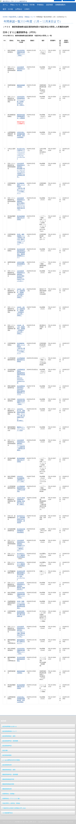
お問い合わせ (32, 821)
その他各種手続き (7, 813)
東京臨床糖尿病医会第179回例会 (21, 459)
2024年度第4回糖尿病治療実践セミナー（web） (21, 651)
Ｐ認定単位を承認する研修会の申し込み (14, 808)
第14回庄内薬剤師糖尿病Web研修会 (21, 530)
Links (26, 9)
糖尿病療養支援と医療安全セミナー (21, 641)
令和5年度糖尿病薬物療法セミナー (21, 263)
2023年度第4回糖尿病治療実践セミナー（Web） (21, 53)
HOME (5, 17)
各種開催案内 (60, 5)
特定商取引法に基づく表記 (21, 821)
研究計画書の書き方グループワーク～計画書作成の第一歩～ (21, 206)
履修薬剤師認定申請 (8, 779)
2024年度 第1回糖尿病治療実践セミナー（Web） (21, 401)
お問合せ (18, 9)
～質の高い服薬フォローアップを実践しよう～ (21, 190)
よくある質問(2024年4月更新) (11, 760)
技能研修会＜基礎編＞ (8, 793)
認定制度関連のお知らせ (9, 726)
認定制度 (49, 5)
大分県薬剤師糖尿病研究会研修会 (21, 359)
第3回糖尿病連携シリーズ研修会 (21, 344)
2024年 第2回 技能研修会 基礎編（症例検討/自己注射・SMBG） (21, 293)
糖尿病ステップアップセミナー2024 (21, 428)
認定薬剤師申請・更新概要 (10, 741)
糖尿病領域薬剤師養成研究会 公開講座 (21, 116)
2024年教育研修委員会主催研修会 (21, 68)
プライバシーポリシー (8, 821)
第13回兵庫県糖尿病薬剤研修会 (21, 659)
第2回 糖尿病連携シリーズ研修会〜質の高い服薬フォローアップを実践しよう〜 (21, 239)
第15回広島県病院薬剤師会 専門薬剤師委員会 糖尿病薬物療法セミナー (21, 253)
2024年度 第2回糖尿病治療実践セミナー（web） (21, 479)
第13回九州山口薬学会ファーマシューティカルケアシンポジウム (21, 152)
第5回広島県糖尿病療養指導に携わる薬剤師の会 (21, 613)
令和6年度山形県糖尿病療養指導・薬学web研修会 (21, 699)
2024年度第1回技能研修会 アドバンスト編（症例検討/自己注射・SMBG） (21, 101)
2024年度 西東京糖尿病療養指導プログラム (21, 392)
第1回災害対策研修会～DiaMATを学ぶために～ (20, 278)
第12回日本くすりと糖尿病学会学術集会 (21, 555)
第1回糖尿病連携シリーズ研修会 (21, 184)
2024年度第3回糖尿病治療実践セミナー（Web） (21, 595)
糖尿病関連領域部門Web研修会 (21, 374)
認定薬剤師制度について (9, 731)
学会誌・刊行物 (28, 5)
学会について (15, 5)
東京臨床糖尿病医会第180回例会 (21, 686)
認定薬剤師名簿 (6, 765)
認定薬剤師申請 (6, 745)
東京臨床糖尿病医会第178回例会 (21, 217)
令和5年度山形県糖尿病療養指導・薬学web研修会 (21, 134)
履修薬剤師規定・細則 (8, 769)
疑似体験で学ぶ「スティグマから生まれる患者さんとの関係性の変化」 (21, 173)
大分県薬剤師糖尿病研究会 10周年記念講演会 (21, 488)
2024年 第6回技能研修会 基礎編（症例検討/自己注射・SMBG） (21, 501)
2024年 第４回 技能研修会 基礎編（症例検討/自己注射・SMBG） (21, 329)
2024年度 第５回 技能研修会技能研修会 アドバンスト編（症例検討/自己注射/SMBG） (21, 414)
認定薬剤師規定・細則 (8, 736)
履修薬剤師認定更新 (8, 784)
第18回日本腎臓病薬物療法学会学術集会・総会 (21, 573)
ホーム (5, 5)
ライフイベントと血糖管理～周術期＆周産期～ (21, 447)
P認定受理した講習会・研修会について (22, 17)
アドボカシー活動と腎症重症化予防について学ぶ (21, 634)
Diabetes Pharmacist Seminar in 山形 (21, 380)
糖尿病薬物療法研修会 (21, 86)
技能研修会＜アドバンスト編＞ (11, 798)
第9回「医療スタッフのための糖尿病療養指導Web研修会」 (21, 605)
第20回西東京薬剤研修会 (21, 386)
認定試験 (5, 750)
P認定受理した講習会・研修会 (11, 803)
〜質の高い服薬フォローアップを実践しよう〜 (21, 350)
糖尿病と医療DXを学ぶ (21, 588)
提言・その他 (8, 9)
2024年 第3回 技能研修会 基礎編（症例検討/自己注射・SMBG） (21, 311)
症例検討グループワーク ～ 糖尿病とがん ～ (21, 548)
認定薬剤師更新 (6, 755)
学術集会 (40, 5)
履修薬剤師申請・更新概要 (10, 774)
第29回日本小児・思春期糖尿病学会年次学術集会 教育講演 (21, 519)
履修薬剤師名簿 (6, 789)
